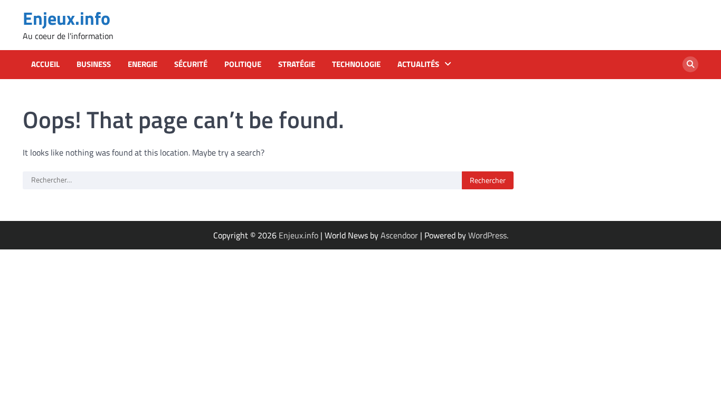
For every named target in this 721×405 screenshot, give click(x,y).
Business (94, 64)
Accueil (45, 64)
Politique (242, 64)
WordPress (487, 235)
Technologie (356, 64)
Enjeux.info (66, 18)
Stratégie (296, 64)
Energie (142, 64)
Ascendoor (399, 235)
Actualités (418, 64)
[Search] (690, 64)
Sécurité (190, 64)
